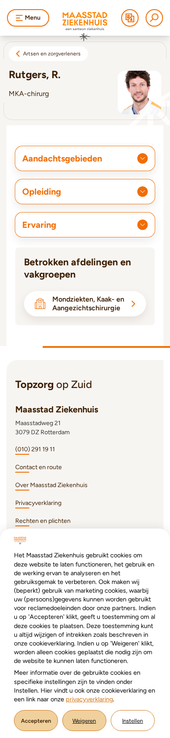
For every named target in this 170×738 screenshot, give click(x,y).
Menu (33, 17)
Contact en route (38, 467)
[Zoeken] (154, 18)
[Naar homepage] (85, 26)
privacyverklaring (89, 699)
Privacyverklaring (38, 503)
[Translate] (130, 18)
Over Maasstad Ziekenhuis (51, 485)
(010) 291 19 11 (35, 449)
